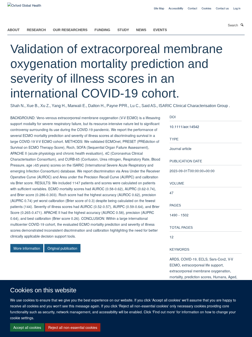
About (13, 30)
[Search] (242, 24)
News (141, 30)
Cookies (206, 8)
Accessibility (176, 8)
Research (36, 30)
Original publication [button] (62, 248)
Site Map (159, 8)
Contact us (222, 8)
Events (160, 30)
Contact (192, 8)
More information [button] (27, 248)
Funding (102, 30)
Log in (236, 8)
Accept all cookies (27, 327)
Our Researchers (70, 30)
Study (123, 30)
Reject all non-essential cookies (72, 327)
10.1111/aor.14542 (184, 126)
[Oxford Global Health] (24, 3)
